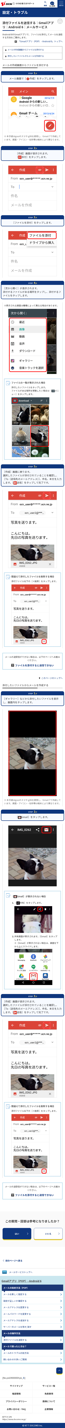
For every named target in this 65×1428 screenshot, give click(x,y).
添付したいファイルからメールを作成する (26, 56)
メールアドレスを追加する (16, 1320)
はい (17, 1233)
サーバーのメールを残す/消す (17, 1326)
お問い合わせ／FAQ (16, 1409)
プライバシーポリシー (16, 1401)
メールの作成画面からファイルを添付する (26, 49)
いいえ (48, 1233)
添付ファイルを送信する (15, 1339)
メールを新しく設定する (15, 1294)
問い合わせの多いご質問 (15, 1359)
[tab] (61, 4)
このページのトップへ (52, 678)
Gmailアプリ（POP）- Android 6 (21, 1281)
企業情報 (49, 1409)
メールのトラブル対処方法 (16, 1352)
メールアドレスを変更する (16, 1307)
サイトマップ (16, 1385)
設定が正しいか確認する (15, 1300)
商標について (48, 1401)
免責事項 (49, 1393)
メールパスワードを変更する (17, 1313)
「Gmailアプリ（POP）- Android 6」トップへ (40, 41)
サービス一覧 (48, 1385)
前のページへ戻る (13, 1260)
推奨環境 (16, 1393)
